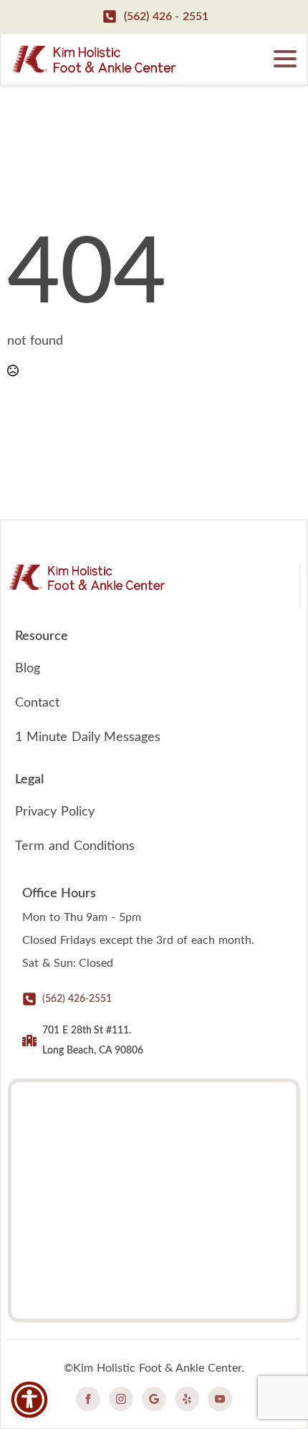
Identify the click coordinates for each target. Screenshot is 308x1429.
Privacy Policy (55, 812)
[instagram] (121, 1399)
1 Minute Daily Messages (87, 737)
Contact (37, 703)
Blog (27, 668)
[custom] (154, 1399)
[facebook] (88, 1399)
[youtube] (220, 1399)
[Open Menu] (285, 58)
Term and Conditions (75, 846)
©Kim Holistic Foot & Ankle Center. (154, 1368)
